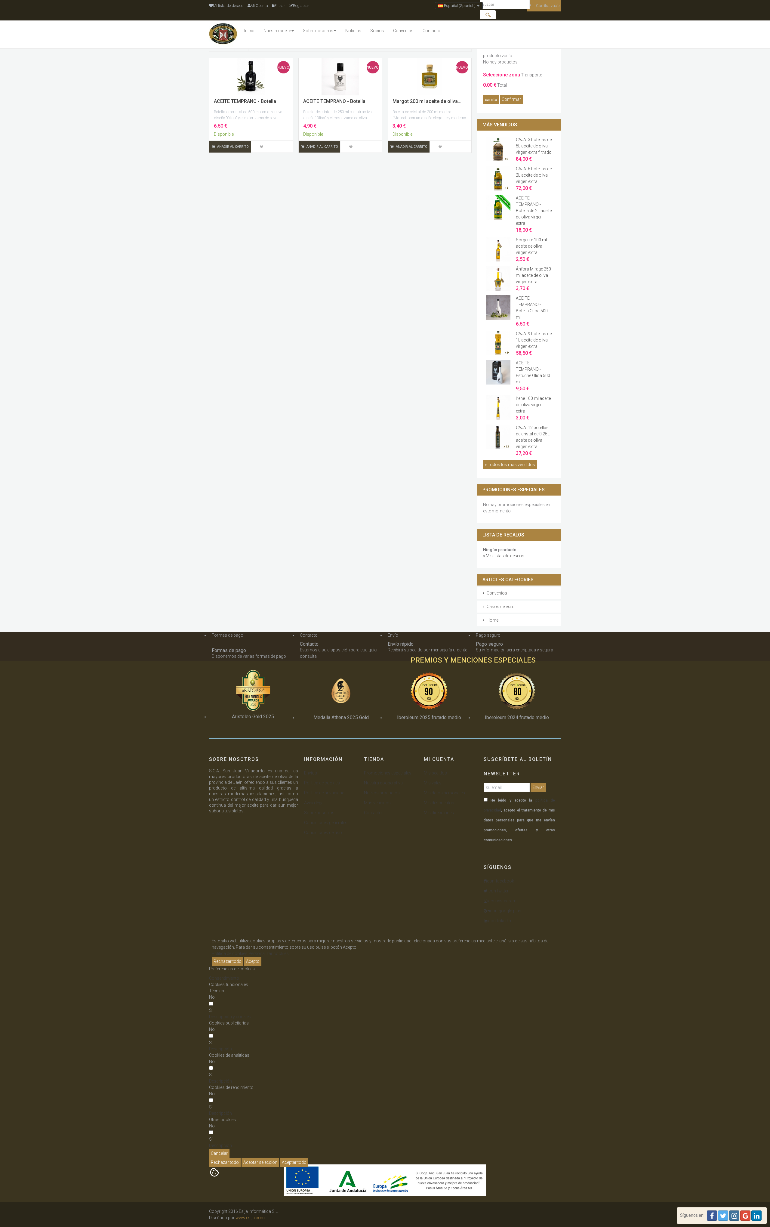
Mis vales (433, 782)
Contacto (373, 812)
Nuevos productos (382, 792)
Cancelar (219, 1153)
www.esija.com (250, 1217)
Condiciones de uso (323, 832)
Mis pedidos (435, 773)
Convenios (497, 593)
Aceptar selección (260, 1162)
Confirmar (511, 99)
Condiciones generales (325, 822)
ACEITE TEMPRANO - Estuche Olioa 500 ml (533, 375)
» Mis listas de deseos (503, 555)
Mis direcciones (439, 812)
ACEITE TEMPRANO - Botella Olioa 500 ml (532, 311)
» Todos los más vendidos (510, 464)
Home (492, 620)
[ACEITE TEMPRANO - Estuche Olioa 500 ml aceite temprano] (498, 371)
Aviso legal (314, 802)
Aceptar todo (294, 1162)
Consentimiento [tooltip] (224, 978)
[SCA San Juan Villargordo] (224, 34)
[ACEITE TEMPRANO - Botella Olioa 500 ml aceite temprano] (498, 307)
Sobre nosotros (319, 812)
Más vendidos (499, 125)
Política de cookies (322, 782)
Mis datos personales (444, 792)
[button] (230, 1016)
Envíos (310, 773)
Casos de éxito (501, 606)
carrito (491, 99)
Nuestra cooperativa (383, 782)
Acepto (253, 961)
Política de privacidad (324, 792)
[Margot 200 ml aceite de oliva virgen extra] (429, 76)
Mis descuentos (439, 802)
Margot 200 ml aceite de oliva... (427, 101)
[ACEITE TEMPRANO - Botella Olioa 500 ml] (251, 76)
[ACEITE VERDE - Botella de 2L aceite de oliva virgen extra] (498, 207)
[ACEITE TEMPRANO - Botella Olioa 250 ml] (340, 76)
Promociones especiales (513, 490)
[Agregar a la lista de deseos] (261, 147)
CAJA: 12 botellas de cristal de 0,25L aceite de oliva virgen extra (533, 440)
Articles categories (508, 580)
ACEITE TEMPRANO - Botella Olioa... (245, 104)
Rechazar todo (228, 961)
